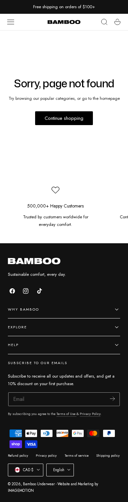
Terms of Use (66, 413)
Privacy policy (46, 455)
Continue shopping (64, 118)
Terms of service (77, 455)
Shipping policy (108, 455)
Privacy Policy (90, 413)
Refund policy (18, 455)
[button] (11, 22)
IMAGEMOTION (21, 490)
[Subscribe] (112, 398)
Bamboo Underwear (39, 484)
